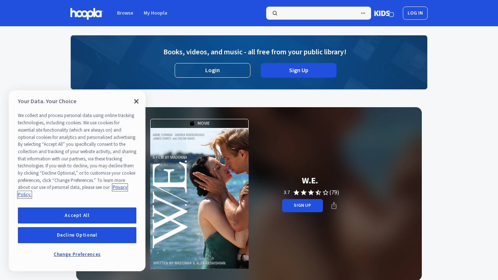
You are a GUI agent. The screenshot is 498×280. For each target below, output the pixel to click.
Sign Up (298, 70)
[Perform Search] (318, 13)
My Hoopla (155, 13)
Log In (415, 13)
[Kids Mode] (384, 13)
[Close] (136, 101)
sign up (302, 205)
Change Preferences (77, 254)
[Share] (334, 205)
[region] (77, 180)
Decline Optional (77, 235)
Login (212, 70)
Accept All (77, 215)
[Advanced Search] (363, 13)
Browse (125, 13)
